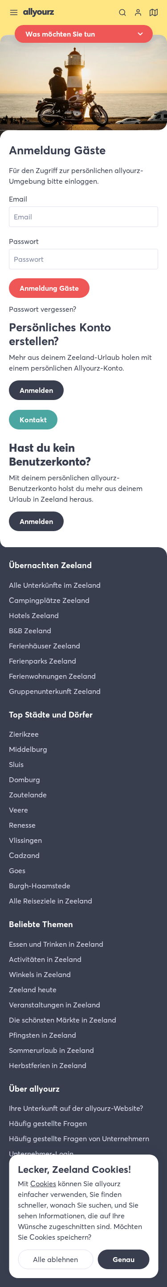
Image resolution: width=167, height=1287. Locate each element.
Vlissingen (25, 840)
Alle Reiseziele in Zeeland (50, 900)
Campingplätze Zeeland (49, 600)
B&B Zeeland (30, 630)
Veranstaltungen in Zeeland (54, 1004)
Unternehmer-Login (41, 1153)
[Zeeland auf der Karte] (153, 12)
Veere (18, 809)
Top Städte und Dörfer (51, 715)
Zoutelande (28, 794)
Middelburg (28, 749)
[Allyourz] (38, 12)
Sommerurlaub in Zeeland (51, 1050)
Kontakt (33, 419)
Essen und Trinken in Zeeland (56, 944)
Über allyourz (34, 1089)
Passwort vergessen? (42, 309)
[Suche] (122, 12)
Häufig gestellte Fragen (48, 1123)
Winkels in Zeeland (40, 974)
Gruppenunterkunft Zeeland (55, 691)
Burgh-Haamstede (39, 885)
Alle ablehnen (55, 1259)
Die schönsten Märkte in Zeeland (62, 1019)
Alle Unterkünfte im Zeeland (55, 585)
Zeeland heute (33, 989)
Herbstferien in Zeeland (47, 1065)
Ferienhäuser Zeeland (44, 645)
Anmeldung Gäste (49, 288)
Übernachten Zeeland (50, 565)
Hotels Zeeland (34, 615)
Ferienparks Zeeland (42, 660)
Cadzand (24, 855)
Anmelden (36, 390)
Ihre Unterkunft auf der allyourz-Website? (76, 1108)
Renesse (22, 825)
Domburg (24, 779)
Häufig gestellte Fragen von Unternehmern (79, 1138)
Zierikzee (24, 734)
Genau (123, 1259)
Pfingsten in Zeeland (42, 1035)
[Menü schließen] (14, 12)
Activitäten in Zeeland (45, 959)
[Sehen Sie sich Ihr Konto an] (138, 12)
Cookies (43, 1183)
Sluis (16, 764)
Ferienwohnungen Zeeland (52, 676)
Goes (17, 870)
